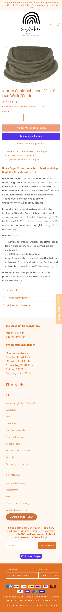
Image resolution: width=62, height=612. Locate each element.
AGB (8, 496)
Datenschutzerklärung (17, 503)
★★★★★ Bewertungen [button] (59, 308)
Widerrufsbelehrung (16, 510)
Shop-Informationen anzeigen (22, 159)
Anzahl (5, 111)
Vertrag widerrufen (21, 517)
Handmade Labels (15, 430)
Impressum (12, 489)
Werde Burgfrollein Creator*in (21, 403)
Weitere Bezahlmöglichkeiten (31, 143)
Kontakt (10, 457)
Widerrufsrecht (49, 600)
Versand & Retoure (16, 483)
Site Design (12, 600)
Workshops (11, 409)
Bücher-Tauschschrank (18, 450)
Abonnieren (47, 545)
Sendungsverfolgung (17, 464)
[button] (3, 24)
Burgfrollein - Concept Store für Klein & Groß (34, 597)
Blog (8, 416)
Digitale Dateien (14, 437)
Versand (15, 106)
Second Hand (13, 443)
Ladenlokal (11, 423)
